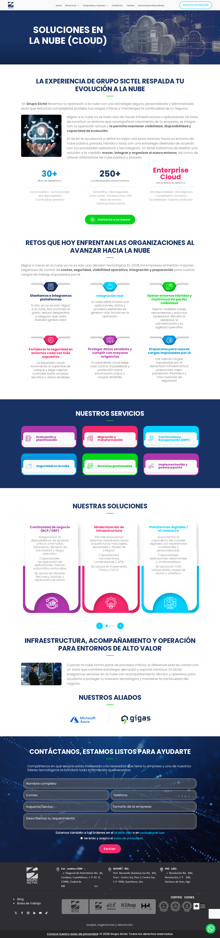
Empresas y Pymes (94, 5)
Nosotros (70, 5)
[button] (210, 928)
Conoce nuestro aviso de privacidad (72, 934)
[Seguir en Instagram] (28, 913)
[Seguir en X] (15, 913)
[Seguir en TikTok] (46, 913)
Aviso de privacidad (128, 838)
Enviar (110, 849)
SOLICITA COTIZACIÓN (195, 5)
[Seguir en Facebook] (21, 913)
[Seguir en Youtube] (40, 913)
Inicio (59, 5)
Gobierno (117, 5)
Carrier (130, 5)
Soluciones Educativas (151, 5)
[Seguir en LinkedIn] (34, 913)
